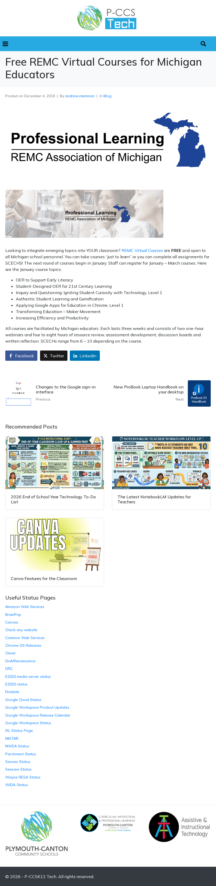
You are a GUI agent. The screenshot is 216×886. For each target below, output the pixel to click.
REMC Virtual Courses (142, 250)
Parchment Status (20, 754)
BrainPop (13, 614)
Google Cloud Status (23, 699)
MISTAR (11, 738)
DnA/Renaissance (20, 661)
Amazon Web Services (24, 606)
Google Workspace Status (28, 723)
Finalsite (12, 691)
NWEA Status (17, 746)
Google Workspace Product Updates (37, 707)
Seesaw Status (18, 769)
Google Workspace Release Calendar (37, 715)
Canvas (11, 622)
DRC (9, 668)
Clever (10, 653)
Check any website (21, 629)
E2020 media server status (28, 676)
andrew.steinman (80, 96)
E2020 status (16, 684)
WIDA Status (16, 784)
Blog (107, 96)
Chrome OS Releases (23, 645)
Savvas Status (17, 761)
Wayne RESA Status (23, 777)
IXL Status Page (19, 730)
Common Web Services (25, 637)
